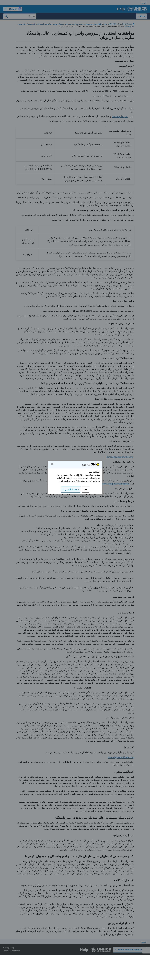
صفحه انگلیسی (72, 489)
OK (85, 489)
